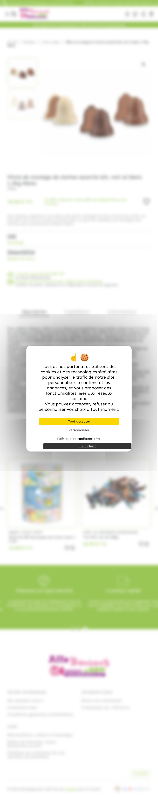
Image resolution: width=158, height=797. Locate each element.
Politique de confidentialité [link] (79, 439)
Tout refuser (87, 446)
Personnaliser (79, 430)
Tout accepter (79, 421)
